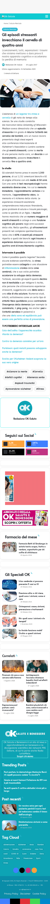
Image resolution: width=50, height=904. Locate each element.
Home (5, 23)
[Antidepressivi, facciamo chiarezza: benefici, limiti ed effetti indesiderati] (37, 666)
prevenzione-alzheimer (19, 389)
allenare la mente (17, 371)
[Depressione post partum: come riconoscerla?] (13, 696)
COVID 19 (14, 854)
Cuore (24, 854)
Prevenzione (28, 858)
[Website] (25, 423)
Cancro (6, 849)
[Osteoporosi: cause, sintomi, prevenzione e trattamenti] (9, 610)
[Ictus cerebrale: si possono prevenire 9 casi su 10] (9, 585)
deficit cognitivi (14, 377)
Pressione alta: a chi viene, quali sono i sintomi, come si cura (32, 596)
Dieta (42, 854)
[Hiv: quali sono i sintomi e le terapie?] (9, 622)
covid (5, 854)
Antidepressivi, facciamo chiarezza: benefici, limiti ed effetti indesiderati (36, 679)
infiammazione (12, 268)
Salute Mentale (15, 23)
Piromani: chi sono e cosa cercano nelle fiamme (13, 676)
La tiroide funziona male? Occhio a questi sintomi (30, 632)
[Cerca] (42, 17)
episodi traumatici (25, 383)
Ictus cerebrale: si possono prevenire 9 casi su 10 (31, 582)
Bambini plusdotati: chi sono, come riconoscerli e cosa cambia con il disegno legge (37, 709)
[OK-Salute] (8, 16)
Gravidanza (8, 858)
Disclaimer (25, 893)
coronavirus (26, 849)
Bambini (40, 845)
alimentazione (9, 845)
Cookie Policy (39, 893)
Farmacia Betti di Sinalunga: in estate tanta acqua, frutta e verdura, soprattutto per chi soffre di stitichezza (33, 548)
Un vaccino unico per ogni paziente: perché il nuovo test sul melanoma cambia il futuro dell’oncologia (33, 810)
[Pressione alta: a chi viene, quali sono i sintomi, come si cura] (9, 597)
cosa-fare (39, 849)
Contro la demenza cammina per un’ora (22, 341)
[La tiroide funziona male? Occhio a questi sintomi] (9, 634)
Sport (38, 858)
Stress (41, 389)
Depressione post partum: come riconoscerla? (9, 707)
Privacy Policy (11, 893)
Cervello (38, 371)
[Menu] (46, 17)
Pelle (18, 858)
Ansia (32, 845)
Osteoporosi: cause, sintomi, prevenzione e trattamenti (32, 608)
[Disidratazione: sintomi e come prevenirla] (9, 825)
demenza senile (37, 377)
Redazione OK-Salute (14, 65)
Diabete (33, 854)
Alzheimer (22, 845)
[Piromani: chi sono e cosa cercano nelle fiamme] (13, 666)
